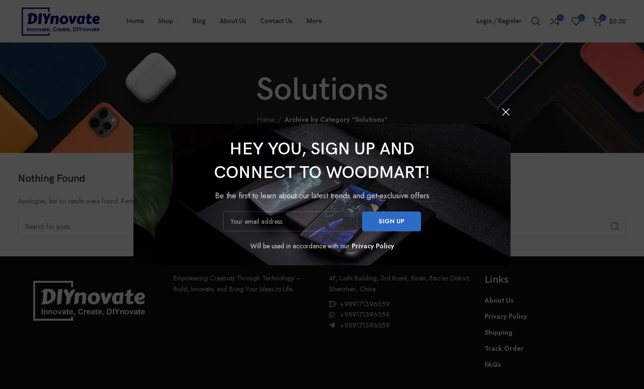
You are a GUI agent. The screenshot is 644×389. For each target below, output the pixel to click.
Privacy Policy (373, 246)
